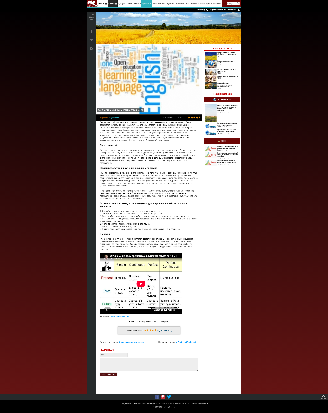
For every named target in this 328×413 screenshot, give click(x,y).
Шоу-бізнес (170, 4)
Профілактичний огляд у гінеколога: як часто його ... (227, 54)
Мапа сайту (201, 10)
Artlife (223, 140)
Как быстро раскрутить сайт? (225, 62)
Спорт (187, 4)
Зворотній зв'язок (216, 10)
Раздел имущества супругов (227, 76)
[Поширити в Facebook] (157, 397)
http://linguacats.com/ (120, 316)
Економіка (129, 4)
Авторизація (231, 10)
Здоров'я (193, 4)
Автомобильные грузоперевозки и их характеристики (224, 85)
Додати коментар (108, 374)
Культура (121, 4)
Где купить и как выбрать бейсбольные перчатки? (226, 131)
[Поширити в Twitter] (169, 397)
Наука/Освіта (146, 4)
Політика (137, 4)
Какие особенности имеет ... (132, 342)
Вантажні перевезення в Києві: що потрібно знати (226, 161)
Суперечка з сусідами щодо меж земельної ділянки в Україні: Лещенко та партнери (227, 107)
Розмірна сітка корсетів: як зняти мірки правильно (227, 124)
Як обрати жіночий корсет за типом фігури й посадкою (227, 147)
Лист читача (217, 4)
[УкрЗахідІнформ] (92, 3)
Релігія (154, 4)
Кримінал (161, 4)
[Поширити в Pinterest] (163, 397)
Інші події (201, 4)
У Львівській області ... (187, 342)
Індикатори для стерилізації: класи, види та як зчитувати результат (227, 155)
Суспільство (179, 4)
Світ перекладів (224, 99)
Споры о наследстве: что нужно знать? (226, 70)
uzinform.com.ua (163, 403)
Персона (209, 4)
